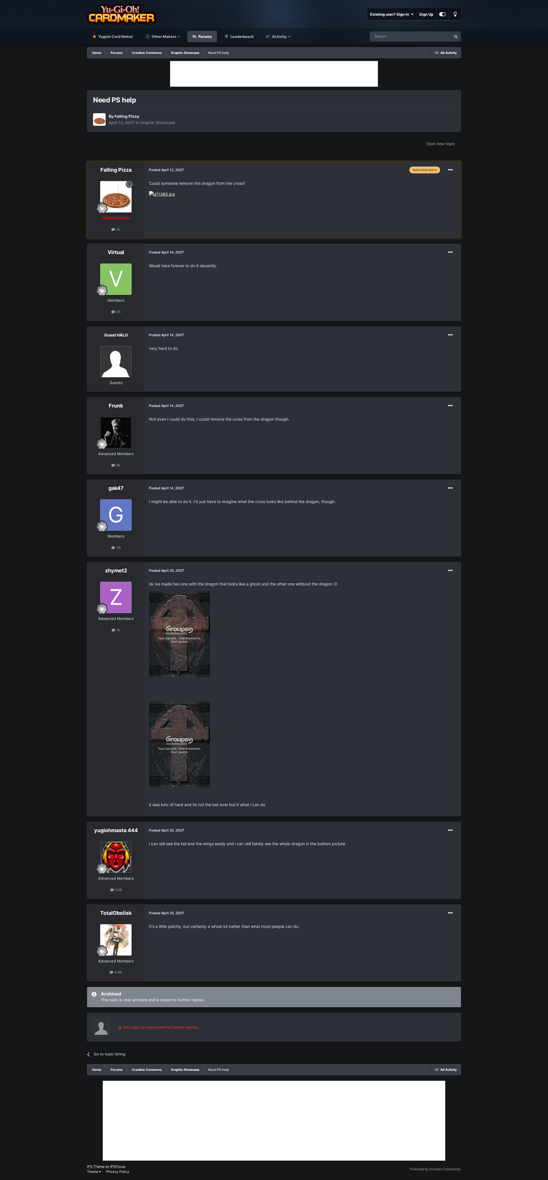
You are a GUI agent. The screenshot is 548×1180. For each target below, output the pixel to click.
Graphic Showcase (157, 122)
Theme (93, 1171)
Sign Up (426, 14)
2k (117, 229)
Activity (279, 36)
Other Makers (163, 36)
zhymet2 (116, 570)
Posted (166, 170)
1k (117, 630)
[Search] (456, 36)
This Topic (434, 36)
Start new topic (440, 143)
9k (117, 465)
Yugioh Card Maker (115, 36)
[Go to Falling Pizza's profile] (99, 119)
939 (118, 889)
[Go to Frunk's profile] (116, 432)
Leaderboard (241, 36)
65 (118, 311)
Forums (205, 36)
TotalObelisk (116, 913)
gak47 (116, 488)
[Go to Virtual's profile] (116, 279)
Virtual (116, 252)
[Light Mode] (455, 14)
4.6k (117, 972)
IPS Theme (95, 1166)
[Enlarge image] (162, 193)
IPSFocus (117, 1166)
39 (118, 547)
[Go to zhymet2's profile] (116, 597)
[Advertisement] (274, 74)
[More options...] (450, 170)
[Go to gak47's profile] (116, 515)
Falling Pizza (126, 116)
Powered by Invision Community (435, 1169)
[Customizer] (442, 14)
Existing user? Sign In (390, 14)
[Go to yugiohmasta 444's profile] (116, 857)
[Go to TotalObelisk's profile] (116, 940)
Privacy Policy (117, 1171)
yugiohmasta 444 (116, 830)
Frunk (116, 406)
